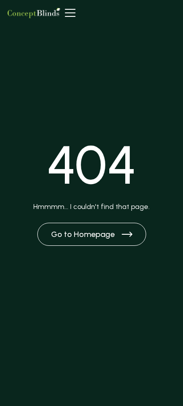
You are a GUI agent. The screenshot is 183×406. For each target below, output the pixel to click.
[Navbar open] (70, 12)
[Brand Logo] (33, 13)
